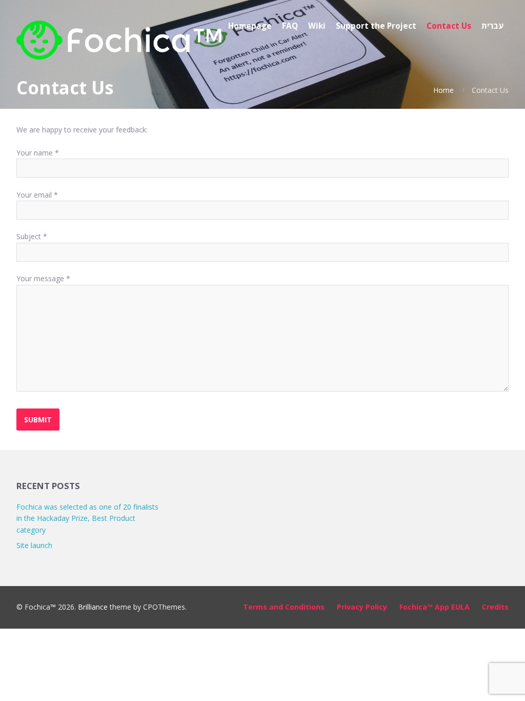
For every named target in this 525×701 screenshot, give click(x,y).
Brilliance (93, 607)
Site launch (34, 545)
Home (443, 90)
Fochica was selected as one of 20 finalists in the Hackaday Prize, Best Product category (87, 518)
